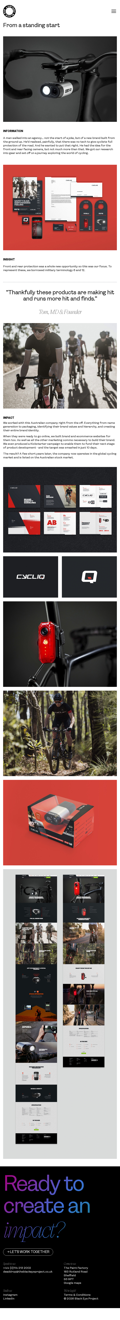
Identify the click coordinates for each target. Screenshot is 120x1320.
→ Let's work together (28, 1252)
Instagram (10, 1295)
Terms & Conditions (77, 1295)
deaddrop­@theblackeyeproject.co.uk (27, 1272)
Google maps (72, 1283)
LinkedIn (8, 1298)
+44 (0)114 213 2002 (17, 1268)
